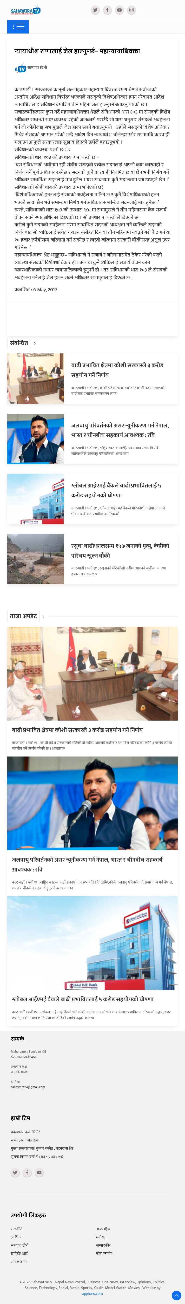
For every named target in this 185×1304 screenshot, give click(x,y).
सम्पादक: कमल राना (25, 1140)
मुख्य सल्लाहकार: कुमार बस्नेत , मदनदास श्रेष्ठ (42, 1148)
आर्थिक (16, 1237)
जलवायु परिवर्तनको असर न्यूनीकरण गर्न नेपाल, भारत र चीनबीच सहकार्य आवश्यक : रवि (120, 430)
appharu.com (92, 1293)
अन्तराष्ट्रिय (103, 1229)
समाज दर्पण (19, 1262)
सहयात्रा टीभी (19, 1245)
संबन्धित (19, 343)
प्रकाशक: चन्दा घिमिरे (25, 1132)
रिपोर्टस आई (19, 1253)
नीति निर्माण (104, 1253)
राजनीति (16, 1229)
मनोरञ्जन (102, 1237)
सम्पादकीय (103, 1245)
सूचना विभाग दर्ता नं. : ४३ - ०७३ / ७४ (37, 1157)
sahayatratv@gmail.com (28, 1087)
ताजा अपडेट (23, 616)
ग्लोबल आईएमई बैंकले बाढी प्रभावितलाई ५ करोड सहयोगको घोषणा (116, 490)
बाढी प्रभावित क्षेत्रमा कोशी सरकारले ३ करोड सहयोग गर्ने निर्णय (77, 730)
